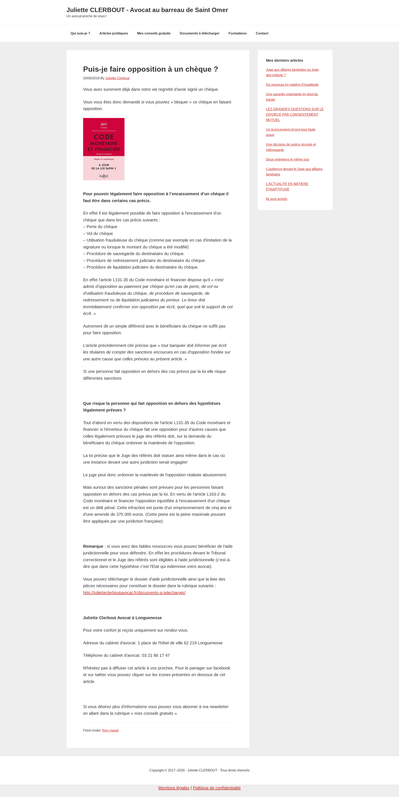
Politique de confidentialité (217, 788)
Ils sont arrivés (276, 199)
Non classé (110, 730)
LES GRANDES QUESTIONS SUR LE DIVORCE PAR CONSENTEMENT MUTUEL (295, 114)
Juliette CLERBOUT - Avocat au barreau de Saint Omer (147, 9)
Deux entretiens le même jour (287, 159)
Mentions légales (173, 788)
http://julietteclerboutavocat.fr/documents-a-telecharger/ (134, 592)
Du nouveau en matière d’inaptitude (292, 84)
